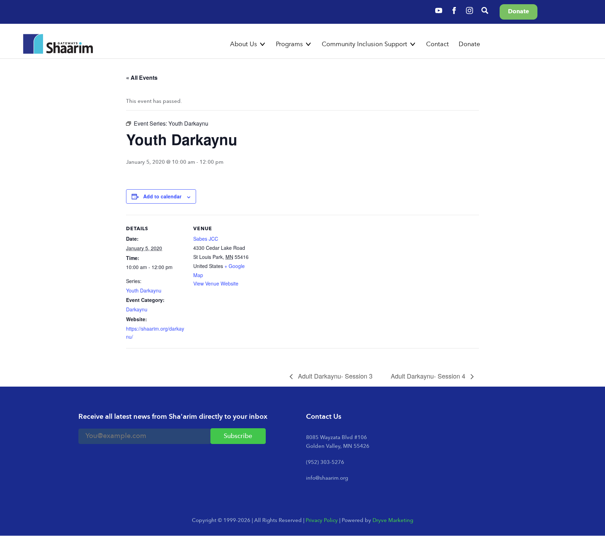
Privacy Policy (322, 520)
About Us (243, 44)
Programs (289, 44)
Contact (437, 44)
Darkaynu (136, 309)
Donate (469, 44)
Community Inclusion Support (364, 44)
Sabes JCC (205, 238)
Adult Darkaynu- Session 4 (429, 375)
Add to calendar (162, 196)
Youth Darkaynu (143, 290)
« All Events (142, 77)
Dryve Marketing (393, 520)
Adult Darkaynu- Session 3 (334, 375)
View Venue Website (215, 283)
